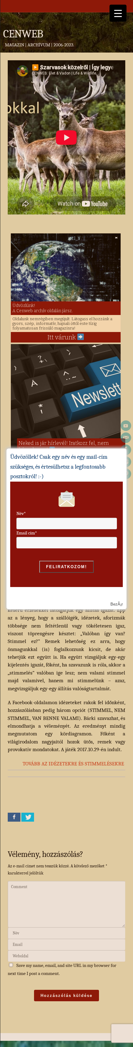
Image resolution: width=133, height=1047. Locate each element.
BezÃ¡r (116, 604)
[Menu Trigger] (118, 13)
